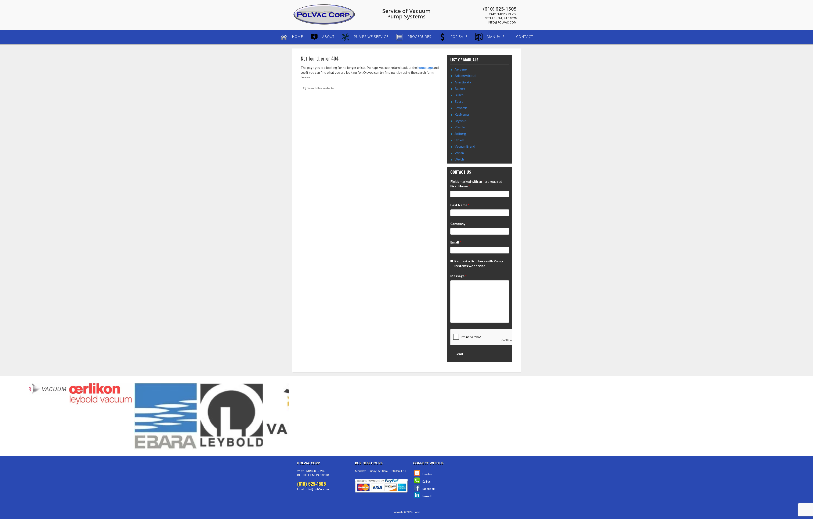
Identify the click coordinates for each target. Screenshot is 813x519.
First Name (460, 186)
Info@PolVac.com (502, 22)
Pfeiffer (460, 127)
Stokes (460, 140)
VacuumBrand (465, 146)
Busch (459, 95)
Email (455, 242)
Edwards (461, 108)
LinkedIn (427, 496)
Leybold (460, 121)
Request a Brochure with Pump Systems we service (478, 263)
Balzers (460, 88)
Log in (417, 511)
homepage (425, 67)
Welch (459, 159)
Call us (426, 481)
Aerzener (461, 69)
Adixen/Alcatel (465, 75)
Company (459, 223)
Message (458, 276)
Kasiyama (462, 114)
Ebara (459, 101)
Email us (427, 474)
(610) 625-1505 (500, 9)
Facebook (428, 488)
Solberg (460, 133)
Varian (459, 153)
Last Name (459, 205)
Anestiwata (463, 82)
